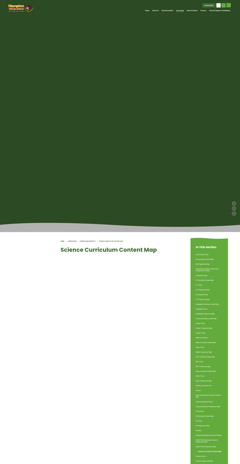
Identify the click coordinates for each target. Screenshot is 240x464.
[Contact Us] (218, 5)
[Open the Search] (223, 5)
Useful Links (209, 5)
